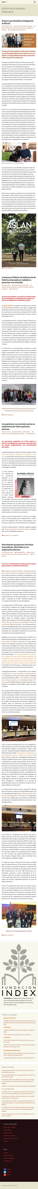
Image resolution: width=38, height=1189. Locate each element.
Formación (26, 285)
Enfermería (31, 552)
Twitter (8, 1172)
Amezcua (9, 69)
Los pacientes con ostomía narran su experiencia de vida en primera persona (18, 426)
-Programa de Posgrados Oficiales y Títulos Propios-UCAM (19, 1058)
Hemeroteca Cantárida (9, 1135)
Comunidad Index (17, 285)
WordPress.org (8, 1161)
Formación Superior (28, 287)
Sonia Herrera (14, 289)
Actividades (18, 26)
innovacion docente (11, 554)
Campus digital (7, 1130)
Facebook (9, 1169)
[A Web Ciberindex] (27, 26)
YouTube (8, 1174)
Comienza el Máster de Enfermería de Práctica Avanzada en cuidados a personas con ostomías (19, 280)
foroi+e (4, 554)
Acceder (6, 1152)
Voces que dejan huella (8, 1089)
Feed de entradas (8, 1155)
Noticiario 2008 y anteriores (11, 1138)
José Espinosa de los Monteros (17, 30)
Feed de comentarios (9, 1158)
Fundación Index (8, 1133)
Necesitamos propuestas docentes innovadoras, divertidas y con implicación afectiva (17, 547)
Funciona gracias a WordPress (10, 1185)
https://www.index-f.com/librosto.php (16, 529)
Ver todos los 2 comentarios (10, 535)
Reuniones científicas (23, 554)
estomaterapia (12, 287)
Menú (3, 2)
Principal (6, 1141)
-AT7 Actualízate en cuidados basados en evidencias (17, 1034)
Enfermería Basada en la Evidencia (17, 28)
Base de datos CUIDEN (9, 1127)
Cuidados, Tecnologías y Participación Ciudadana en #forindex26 (19, 1086)
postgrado (4, 289)
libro (18, 433)
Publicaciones (26, 432)
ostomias (22, 433)
